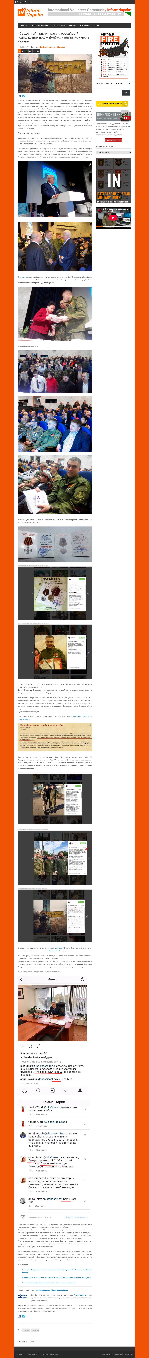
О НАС (97, 25)
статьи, (22, 277)
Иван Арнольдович (60, 1290)
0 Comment (34, 47)
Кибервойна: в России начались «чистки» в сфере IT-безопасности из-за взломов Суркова (56, 1278)
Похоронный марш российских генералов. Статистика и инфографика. (49, 1283)
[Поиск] (126, 93)
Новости (51, 47)
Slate (128, 83)
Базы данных (59, 25)
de (26, 51)
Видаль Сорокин (43, 1290)
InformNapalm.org (81, 1295)
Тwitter (109, 83)
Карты (72, 25)
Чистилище (53, 951)
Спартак (36, 1330)
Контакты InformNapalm (50, 1354)
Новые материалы (40, 25)
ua (34, 51)
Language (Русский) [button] (24, 2)
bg (38, 51)
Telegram (119, 83)
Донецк (27, 1330)
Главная (23, 25)
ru (19, 51)
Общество (61, 47)
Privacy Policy (32, 1354)
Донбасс (43, 47)
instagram (58, 948)
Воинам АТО (85, 25)
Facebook (99, 83)
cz (30, 51)
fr (22, 51)
